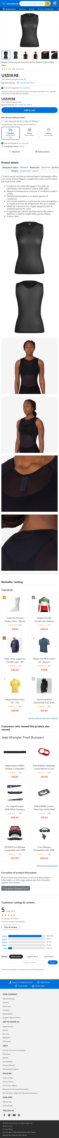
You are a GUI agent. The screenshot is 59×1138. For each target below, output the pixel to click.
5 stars (4, 936)
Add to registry (44, 151)
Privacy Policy (8, 1081)
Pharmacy (7, 1054)
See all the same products (47, 865)
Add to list (16, 151)
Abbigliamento (25, 171)
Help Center (45, 982)
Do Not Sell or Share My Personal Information (20, 1093)
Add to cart (29, 110)
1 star (5, 948)
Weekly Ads (39, 986)
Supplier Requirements (11, 1017)
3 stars (4, 942)
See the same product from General (43, 718)
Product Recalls (9, 1065)
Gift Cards (7, 1041)
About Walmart (9, 998)
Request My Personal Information (16, 1089)
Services (22, 9)
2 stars (4, 945)
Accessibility (7, 1061)
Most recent (16, 956)
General (35, 171)
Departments (10, 9)
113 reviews (20, 69)
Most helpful (49, 956)
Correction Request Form (16, 888)
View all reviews (10, 927)
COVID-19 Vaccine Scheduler (14, 1050)
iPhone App (7, 1102)
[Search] (48, 3)
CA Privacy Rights (10, 1085)
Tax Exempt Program (11, 1069)
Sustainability (8, 1014)
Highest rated (32, 956)
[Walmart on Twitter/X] (9, 1115)
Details (21, 146)
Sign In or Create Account (22, 982)
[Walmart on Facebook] (4, 1115)
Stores (5, 1030)
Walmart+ (6, 1037)
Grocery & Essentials (46, 9)
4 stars (4, 939)
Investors (6, 1010)
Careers (6, 1002)
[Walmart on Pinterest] (19, 1115)
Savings (31, 9)
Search (52, 962)
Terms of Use (8, 1078)
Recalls (5, 1057)
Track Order (22, 986)
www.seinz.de (25, 87)
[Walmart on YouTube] (14, 1115)
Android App (7, 1105)
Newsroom (7, 1006)
